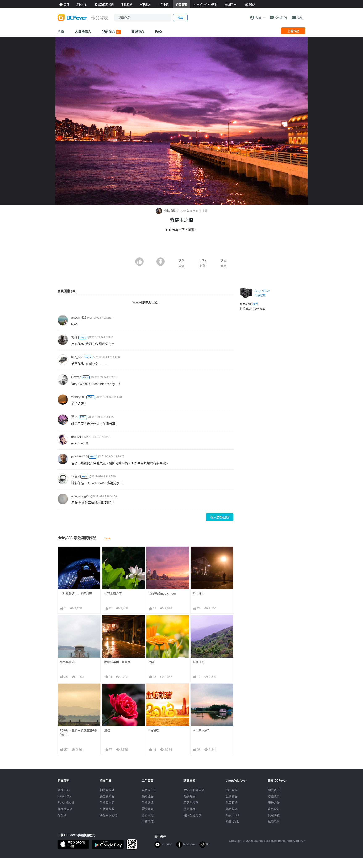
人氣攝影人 (83, 31)
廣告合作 (274, 802)
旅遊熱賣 (190, 796)
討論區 (62, 815)
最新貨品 (232, 796)
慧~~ (74, 416)
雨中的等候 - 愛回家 (117, 662)
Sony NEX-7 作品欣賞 (262, 293)
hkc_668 (77, 356)
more (107, 538)
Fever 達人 (65, 796)
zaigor (75, 476)
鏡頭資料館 (107, 796)
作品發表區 (65, 809)
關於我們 (274, 790)
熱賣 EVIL (232, 821)
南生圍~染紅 (201, 730)
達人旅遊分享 (192, 815)
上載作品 (293, 31)
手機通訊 (148, 802)
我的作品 (111, 31)
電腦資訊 (148, 809)
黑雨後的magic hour (162, 593)
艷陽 (151, 662)
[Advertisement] (181, 245)
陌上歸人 (198, 593)
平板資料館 (107, 809)
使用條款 (274, 815)
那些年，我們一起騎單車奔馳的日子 (79, 733)
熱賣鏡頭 (232, 809)
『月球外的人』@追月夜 (76, 593)
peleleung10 (79, 456)
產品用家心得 (108, 815)
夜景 (255, 304)
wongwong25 (80, 496)
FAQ (158, 31)
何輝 (74, 337)
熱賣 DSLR (233, 815)
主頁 (61, 31)
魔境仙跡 (198, 662)
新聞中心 (64, 790)
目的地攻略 (191, 802)
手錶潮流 (148, 821)
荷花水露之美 (113, 593)
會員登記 (274, 809)
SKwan (76, 376)
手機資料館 (107, 802)
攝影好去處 (194, 790)
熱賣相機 (232, 802)
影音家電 (148, 815)
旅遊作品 (190, 809)
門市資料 (232, 790)
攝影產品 (148, 796)
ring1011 (77, 436)
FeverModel (66, 802)
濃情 (107, 730)
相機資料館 (107, 790)
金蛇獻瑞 (154, 730)
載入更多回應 (219, 517)
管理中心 (138, 31)
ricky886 (169, 210)
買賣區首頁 (149, 790)
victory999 (78, 396)
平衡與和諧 (67, 662)
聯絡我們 (274, 796)
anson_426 (78, 317)
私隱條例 (274, 821)
